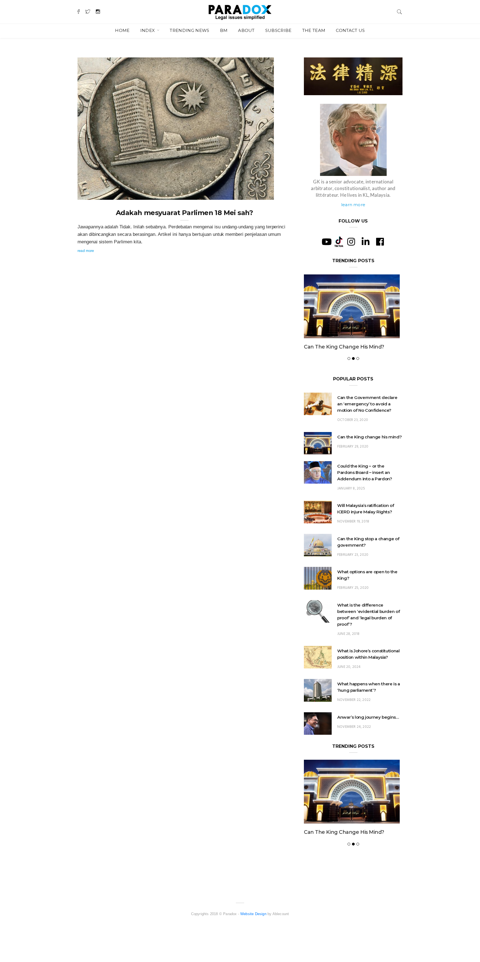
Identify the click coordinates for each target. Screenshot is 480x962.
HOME (122, 30)
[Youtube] (326, 241)
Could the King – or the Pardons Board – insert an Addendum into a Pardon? (364, 472)
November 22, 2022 (354, 700)
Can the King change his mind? (344, 347)
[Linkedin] (365, 241)
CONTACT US (350, 30)
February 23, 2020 (352, 555)
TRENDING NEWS (189, 30)
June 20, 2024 (349, 667)
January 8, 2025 (351, 488)
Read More (86, 251)
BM (224, 30)
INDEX (148, 30)
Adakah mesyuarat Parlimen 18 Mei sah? (184, 213)
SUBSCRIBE (278, 30)
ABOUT (246, 30)
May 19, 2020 (256, 194)
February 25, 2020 (353, 588)
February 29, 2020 (352, 447)
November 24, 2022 (354, 727)
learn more (353, 204)
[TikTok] (339, 241)
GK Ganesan (99, 194)
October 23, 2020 (352, 420)
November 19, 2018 (353, 521)
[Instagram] (351, 241)
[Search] (399, 11)
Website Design (253, 914)
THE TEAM (314, 30)
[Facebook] (380, 241)
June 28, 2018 (348, 634)
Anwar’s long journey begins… (368, 717)
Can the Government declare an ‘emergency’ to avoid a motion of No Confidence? (367, 404)
